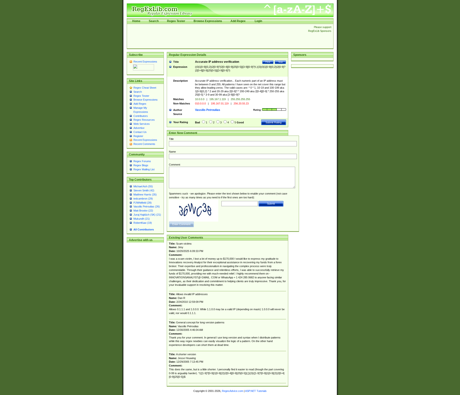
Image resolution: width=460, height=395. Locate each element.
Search (154, 21)
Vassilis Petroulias (207, 110)
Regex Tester (176, 21)
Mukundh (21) (141, 218)
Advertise (138, 127)
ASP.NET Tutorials (256, 390)
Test (280, 62)
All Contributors (143, 229)
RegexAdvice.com (232, 390)
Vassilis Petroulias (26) (146, 206)
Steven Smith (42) (143, 190)
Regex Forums (142, 161)
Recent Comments (144, 144)
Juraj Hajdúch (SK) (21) (147, 214)
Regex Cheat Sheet (144, 87)
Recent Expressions (145, 61)
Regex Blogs (140, 165)
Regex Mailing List (144, 169)
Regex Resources (144, 119)
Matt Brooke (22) (143, 210)
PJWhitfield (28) (142, 202)
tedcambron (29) (143, 198)
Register (138, 136)
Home (136, 21)
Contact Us (140, 132)
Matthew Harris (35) (145, 194)
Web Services (141, 123)
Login (258, 21)
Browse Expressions (208, 21)
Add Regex (238, 21)
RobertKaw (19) (142, 222)
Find (267, 62)
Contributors (140, 115)
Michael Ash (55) (143, 186)
